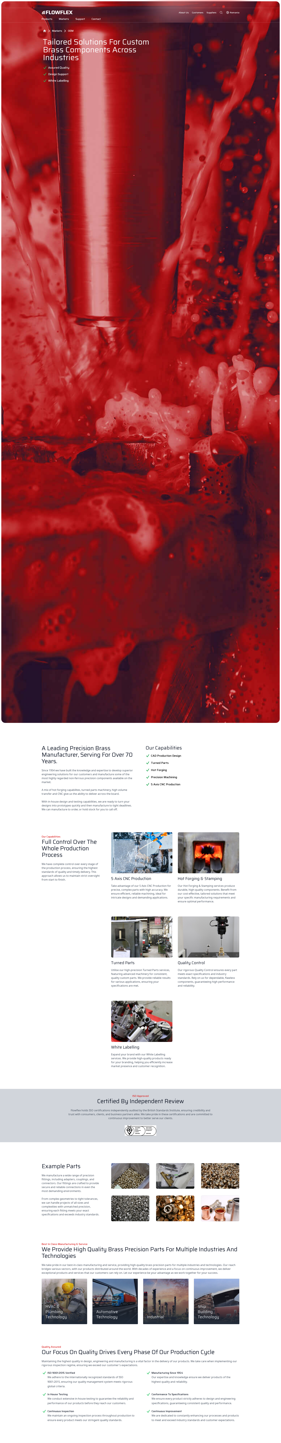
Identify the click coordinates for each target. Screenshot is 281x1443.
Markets (64, 19)
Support (80, 19)
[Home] (44, 31)
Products (47, 19)
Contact (96, 19)
